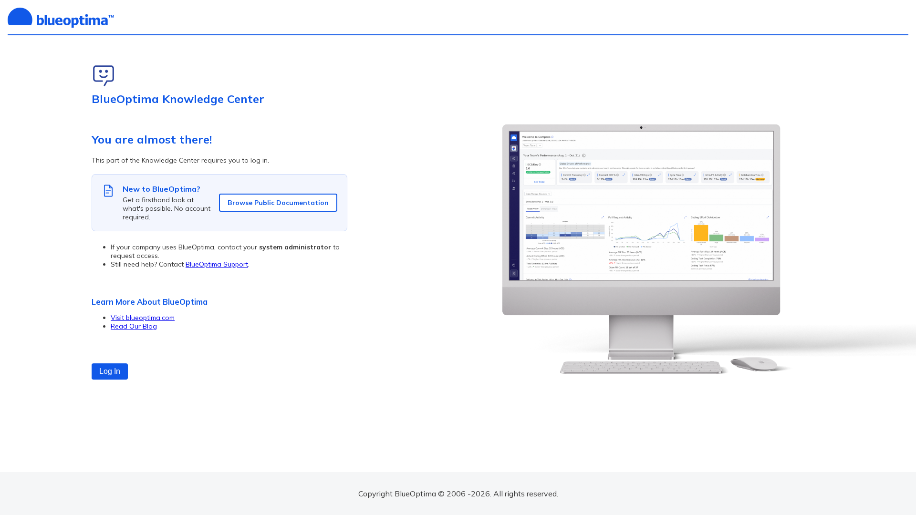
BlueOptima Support (217, 264)
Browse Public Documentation (278, 202)
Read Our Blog (134, 326)
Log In (109, 371)
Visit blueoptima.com (143, 317)
